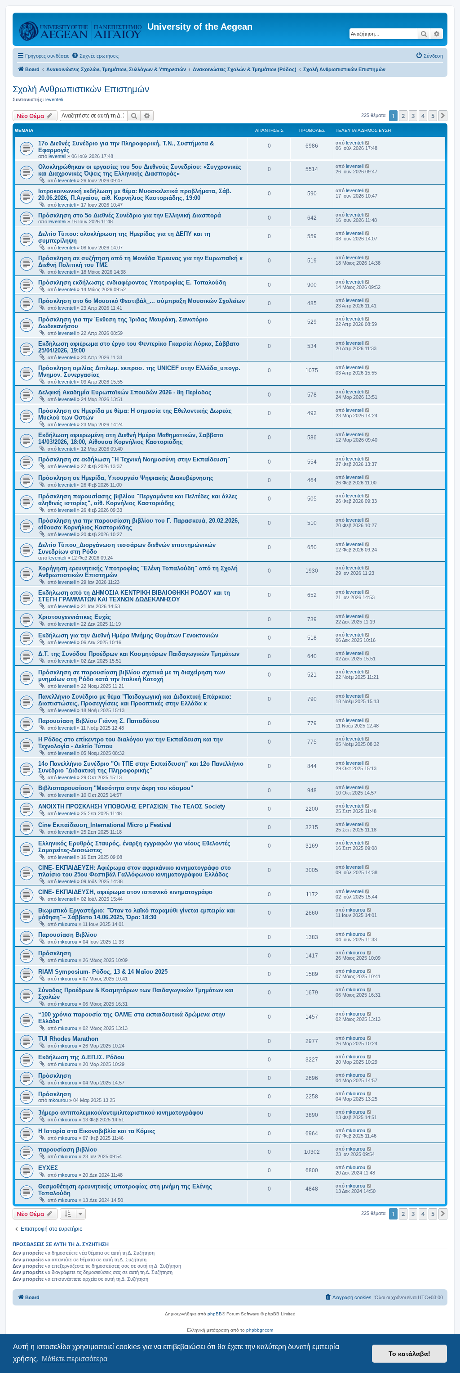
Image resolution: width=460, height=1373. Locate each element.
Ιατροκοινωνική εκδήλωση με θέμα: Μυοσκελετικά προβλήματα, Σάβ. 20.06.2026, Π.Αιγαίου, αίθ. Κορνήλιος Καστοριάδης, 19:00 (134, 194)
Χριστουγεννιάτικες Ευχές (74, 617)
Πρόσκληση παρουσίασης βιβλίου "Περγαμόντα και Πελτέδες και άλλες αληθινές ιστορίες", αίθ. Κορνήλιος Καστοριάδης (138, 499)
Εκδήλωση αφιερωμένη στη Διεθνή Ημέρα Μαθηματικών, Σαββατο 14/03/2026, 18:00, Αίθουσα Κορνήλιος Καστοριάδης (130, 438)
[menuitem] (95, 55)
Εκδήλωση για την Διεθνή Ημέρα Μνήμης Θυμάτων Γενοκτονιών (128, 635)
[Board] (81, 29)
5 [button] (432, 116)
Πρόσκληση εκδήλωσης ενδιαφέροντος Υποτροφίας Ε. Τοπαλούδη (132, 282)
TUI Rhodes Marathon (68, 1038)
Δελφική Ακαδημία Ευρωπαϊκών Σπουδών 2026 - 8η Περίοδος (125, 392)
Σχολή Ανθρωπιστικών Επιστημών (81, 89)
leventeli (54, 99)
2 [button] (403, 116)
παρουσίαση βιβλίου (67, 1149)
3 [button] (413, 116)
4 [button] (423, 116)
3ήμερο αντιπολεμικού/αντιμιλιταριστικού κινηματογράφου (120, 1112)
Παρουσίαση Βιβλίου (67, 934)
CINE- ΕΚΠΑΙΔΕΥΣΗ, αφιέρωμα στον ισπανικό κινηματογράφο (125, 892)
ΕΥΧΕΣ (48, 1168)
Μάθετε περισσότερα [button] (74, 1359)
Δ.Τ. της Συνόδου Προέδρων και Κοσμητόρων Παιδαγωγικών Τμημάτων (138, 653)
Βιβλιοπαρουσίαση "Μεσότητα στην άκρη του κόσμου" (115, 788)
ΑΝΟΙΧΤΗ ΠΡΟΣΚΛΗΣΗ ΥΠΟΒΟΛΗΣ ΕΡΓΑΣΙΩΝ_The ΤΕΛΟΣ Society (131, 806)
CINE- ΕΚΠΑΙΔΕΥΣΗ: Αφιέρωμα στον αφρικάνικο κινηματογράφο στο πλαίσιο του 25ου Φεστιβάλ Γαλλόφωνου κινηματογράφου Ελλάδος (134, 871)
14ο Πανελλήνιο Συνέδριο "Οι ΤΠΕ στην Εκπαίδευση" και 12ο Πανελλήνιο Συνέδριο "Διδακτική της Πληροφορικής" (140, 767)
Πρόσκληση (54, 953)
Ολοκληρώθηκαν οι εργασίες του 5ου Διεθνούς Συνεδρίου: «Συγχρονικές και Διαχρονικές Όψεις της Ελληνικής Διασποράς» (139, 170)
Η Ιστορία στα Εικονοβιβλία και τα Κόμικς (96, 1131)
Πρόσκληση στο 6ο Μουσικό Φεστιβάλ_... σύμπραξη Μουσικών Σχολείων (141, 301)
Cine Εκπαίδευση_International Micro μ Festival (105, 825)
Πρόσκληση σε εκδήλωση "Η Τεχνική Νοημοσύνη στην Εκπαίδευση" (134, 459)
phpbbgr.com (259, 1330)
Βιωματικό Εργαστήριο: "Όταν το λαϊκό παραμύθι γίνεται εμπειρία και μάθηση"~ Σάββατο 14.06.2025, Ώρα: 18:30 (136, 914)
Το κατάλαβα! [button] (409, 1353)
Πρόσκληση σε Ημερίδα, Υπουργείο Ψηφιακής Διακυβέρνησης (125, 477)
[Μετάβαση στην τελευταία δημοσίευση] (368, 142)
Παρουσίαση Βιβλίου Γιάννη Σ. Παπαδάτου (98, 721)
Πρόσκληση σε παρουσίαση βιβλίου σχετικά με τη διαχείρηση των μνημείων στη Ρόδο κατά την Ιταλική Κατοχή (131, 675)
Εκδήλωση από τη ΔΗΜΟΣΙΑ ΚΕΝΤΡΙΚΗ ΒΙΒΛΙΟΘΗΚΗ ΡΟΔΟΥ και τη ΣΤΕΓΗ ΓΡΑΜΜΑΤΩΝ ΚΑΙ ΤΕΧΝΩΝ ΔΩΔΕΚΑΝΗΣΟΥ (134, 596)
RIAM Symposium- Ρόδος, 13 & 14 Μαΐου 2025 (103, 971)
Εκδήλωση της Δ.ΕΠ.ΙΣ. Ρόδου (81, 1057)
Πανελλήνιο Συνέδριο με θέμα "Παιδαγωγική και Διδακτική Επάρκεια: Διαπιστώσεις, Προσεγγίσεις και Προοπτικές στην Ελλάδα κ (134, 700)
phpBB (215, 1313)
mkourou (67, 924)
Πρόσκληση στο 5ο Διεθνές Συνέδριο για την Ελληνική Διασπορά (129, 215)
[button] (442, 115)
